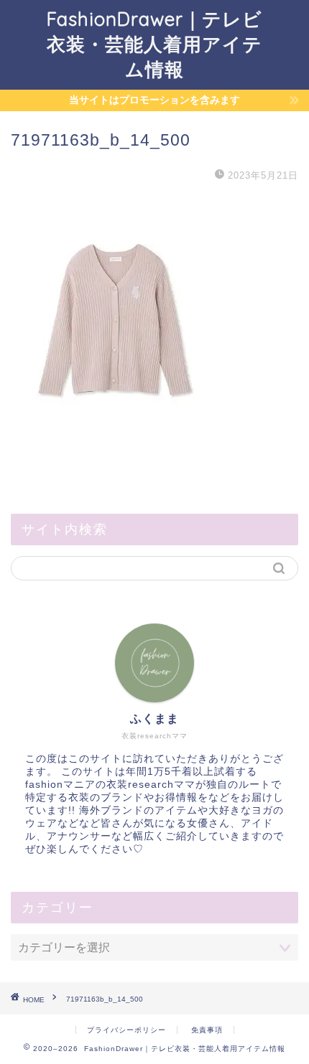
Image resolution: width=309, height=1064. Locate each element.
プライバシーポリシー (126, 1030)
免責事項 (207, 1030)
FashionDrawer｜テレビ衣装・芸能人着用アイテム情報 (154, 43)
